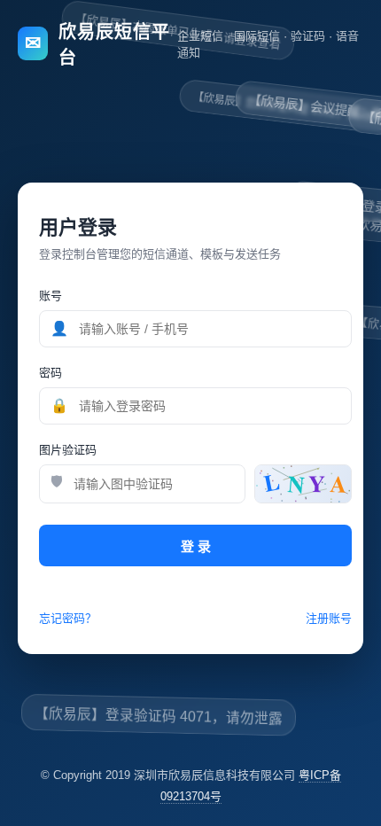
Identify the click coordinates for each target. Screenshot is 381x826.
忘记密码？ (68, 618)
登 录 (196, 546)
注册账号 (329, 618)
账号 (50, 295)
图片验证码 (68, 449)
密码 (50, 372)
